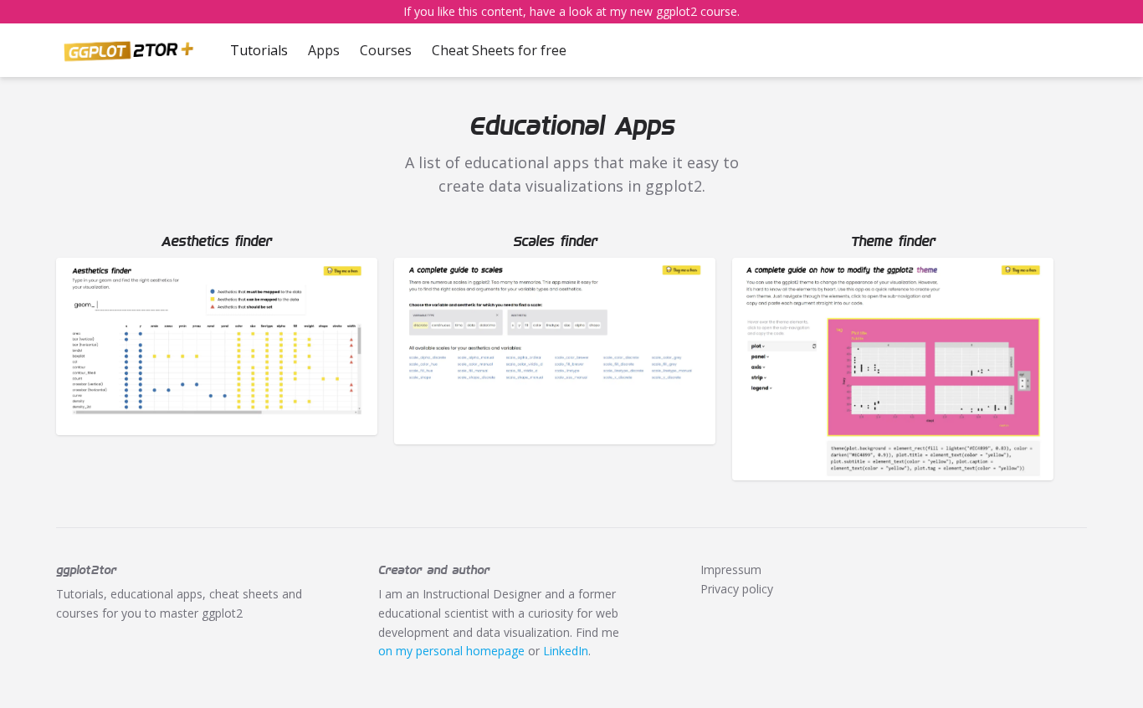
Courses (386, 50)
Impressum (730, 569)
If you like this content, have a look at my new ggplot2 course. (571, 11)
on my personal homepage (451, 651)
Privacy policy (736, 589)
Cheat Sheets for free (499, 50)
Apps (324, 50)
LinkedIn (565, 651)
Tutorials (259, 50)
